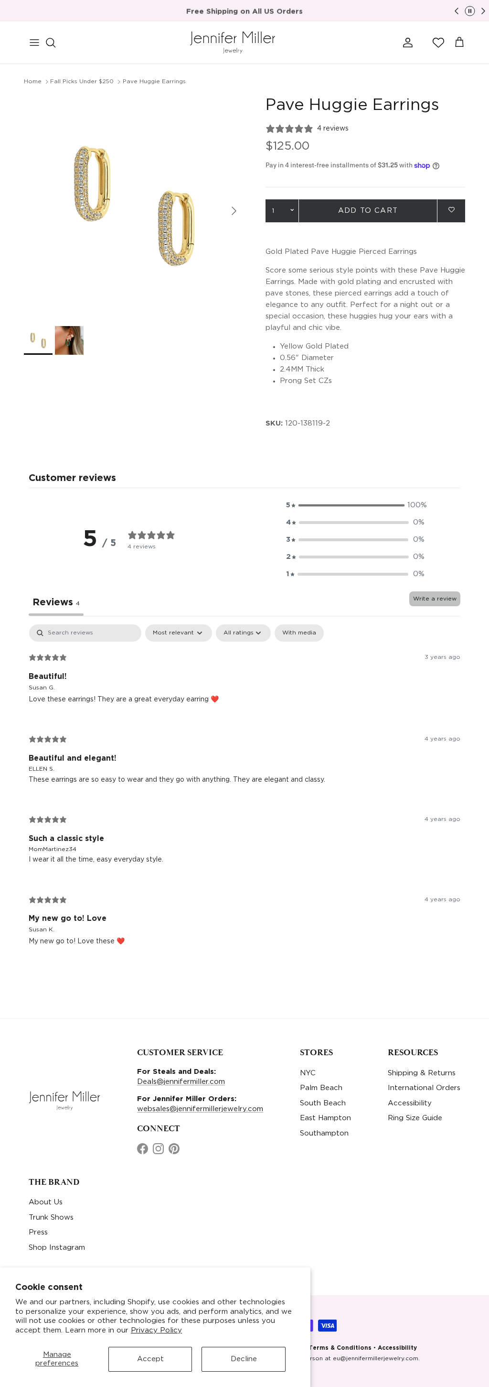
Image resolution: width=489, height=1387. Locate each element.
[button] (438, 42)
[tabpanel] (244, 792)
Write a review (435, 598)
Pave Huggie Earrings (154, 81)
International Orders (424, 1088)
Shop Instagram (57, 1248)
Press (38, 1232)
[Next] (483, 11)
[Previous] (456, 11)
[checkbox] (299, 633)
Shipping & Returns (422, 1073)
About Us (46, 1202)
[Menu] (34, 42)
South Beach (323, 1103)
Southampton (324, 1133)
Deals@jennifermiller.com (181, 1082)
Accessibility (410, 1103)
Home (33, 81)
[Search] (55, 42)
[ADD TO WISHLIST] (451, 210)
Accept (150, 1359)
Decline (244, 1359)
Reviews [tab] (56, 602)
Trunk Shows (51, 1217)
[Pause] (470, 11)
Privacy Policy (156, 1330)
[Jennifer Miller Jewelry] (233, 42)
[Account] (406, 42)
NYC (308, 1073)
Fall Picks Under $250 (82, 81)
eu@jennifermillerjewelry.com (375, 1358)
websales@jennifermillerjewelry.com (200, 1109)
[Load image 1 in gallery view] (134, 206)
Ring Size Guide (415, 1118)
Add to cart (368, 211)
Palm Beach (321, 1088)
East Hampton (325, 1118)
